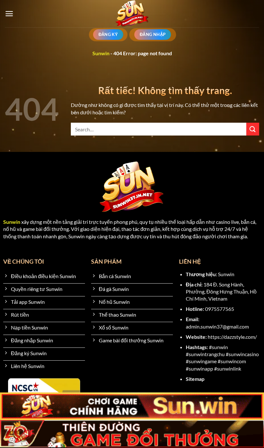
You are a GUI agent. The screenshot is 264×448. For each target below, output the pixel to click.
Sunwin (100, 53)
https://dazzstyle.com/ (232, 337)
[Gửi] (252, 129)
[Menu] (9, 13)
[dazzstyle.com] (132, 13)
